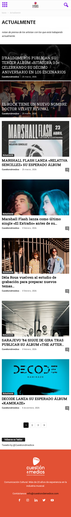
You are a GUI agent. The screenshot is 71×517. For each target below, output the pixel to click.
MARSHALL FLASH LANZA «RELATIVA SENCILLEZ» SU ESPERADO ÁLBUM (35, 162)
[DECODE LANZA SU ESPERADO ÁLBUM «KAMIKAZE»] (35, 377)
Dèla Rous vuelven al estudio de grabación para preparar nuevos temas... (29, 281)
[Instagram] (27, 500)
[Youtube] (52, 500)
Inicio (4, 13)
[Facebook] (19, 500)
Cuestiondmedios (10, 77)
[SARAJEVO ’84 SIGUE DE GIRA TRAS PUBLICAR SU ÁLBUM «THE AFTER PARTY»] (35, 319)
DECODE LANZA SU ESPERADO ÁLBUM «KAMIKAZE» (34, 400)
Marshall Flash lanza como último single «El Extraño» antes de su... (31, 221)
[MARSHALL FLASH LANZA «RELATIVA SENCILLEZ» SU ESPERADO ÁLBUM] (35, 139)
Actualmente (8, 155)
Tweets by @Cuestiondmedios (18, 445)
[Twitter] (44, 500)
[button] (65, 5)
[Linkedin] (36, 500)
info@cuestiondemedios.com (43, 493)
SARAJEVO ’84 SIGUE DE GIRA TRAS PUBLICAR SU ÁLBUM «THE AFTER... (33, 342)
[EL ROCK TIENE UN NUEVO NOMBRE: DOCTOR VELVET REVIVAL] (35, 108)
